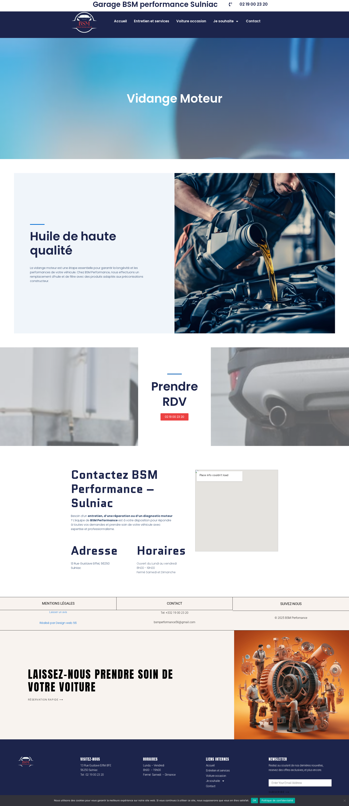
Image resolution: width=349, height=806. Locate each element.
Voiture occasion (191, 21)
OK (254, 800)
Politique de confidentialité (277, 800)
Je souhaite (223, 21)
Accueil (120, 21)
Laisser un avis (58, 612)
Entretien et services (151, 21)
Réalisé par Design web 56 (58, 623)
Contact (253, 21)
